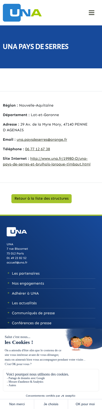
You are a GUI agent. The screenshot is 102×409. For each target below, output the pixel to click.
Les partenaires (26, 273)
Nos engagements (28, 283)
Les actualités (24, 303)
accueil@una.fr (17, 262)
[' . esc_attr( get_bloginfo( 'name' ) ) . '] (24, 12)
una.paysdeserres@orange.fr (42, 139)
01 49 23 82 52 (17, 258)
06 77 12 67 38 (37, 149)
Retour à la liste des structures (41, 198)
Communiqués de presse (33, 313)
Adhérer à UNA (25, 293)
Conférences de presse (31, 323)
